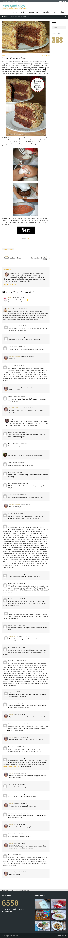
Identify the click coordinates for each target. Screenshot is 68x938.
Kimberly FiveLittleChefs (14, 356)
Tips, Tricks (45, 12)
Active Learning (33, 12)
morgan (11, 326)
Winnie (9, 297)
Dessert (5, 249)
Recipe (15, 12)
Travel (54, 12)
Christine (10, 308)
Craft (22, 12)
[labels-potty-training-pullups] (42, 915)
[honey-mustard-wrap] (58, 915)
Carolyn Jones (12, 636)
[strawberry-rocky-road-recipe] (58, 904)
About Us (63, 12)
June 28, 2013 (47, 55)
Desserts (12, 17)
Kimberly (7, 270)
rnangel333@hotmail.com (11, 766)
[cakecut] (26, 37)
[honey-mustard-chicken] (42, 926)
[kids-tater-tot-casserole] (58, 926)
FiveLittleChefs (14, 936)
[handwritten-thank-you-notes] (42, 904)
